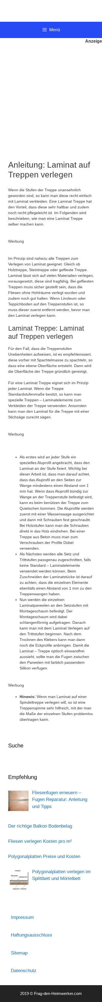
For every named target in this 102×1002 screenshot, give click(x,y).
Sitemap (19, 953)
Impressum (22, 917)
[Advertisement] (51, 98)
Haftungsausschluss (31, 935)
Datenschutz (23, 970)
